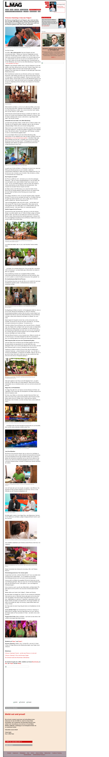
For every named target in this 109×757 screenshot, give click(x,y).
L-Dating (26, 11)
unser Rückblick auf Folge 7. (12, 63)
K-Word (17, 9)
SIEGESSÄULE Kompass (39, 754)
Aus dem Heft (24, 9)
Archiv (32, 753)
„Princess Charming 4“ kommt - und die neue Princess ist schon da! (20, 653)
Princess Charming (35, 9)
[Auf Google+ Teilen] (29, 702)
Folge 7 (14, 641)
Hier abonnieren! (45, 25)
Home (7, 9)
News (11, 9)
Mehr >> (53, 57)
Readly (19, 663)
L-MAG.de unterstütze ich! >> (14, 741)
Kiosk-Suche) (35, 661)
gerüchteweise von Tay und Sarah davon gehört (16, 138)
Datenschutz (47, 753)
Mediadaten (33, 11)
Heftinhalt (47, 2)
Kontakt (47, 7)
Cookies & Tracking (56, 753)
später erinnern (9, 745)
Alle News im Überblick (11, 708)
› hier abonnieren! (61, 7)
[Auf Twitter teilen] (15, 702)
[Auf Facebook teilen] (22, 702)
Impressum (15, 753)
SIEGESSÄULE (27, 754)
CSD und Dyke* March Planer (13, 11)
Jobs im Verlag (39, 753)
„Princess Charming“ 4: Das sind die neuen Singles (17, 655)
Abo (39, 11)
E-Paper (47, 4)
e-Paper (11, 663)
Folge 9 (20, 641)
